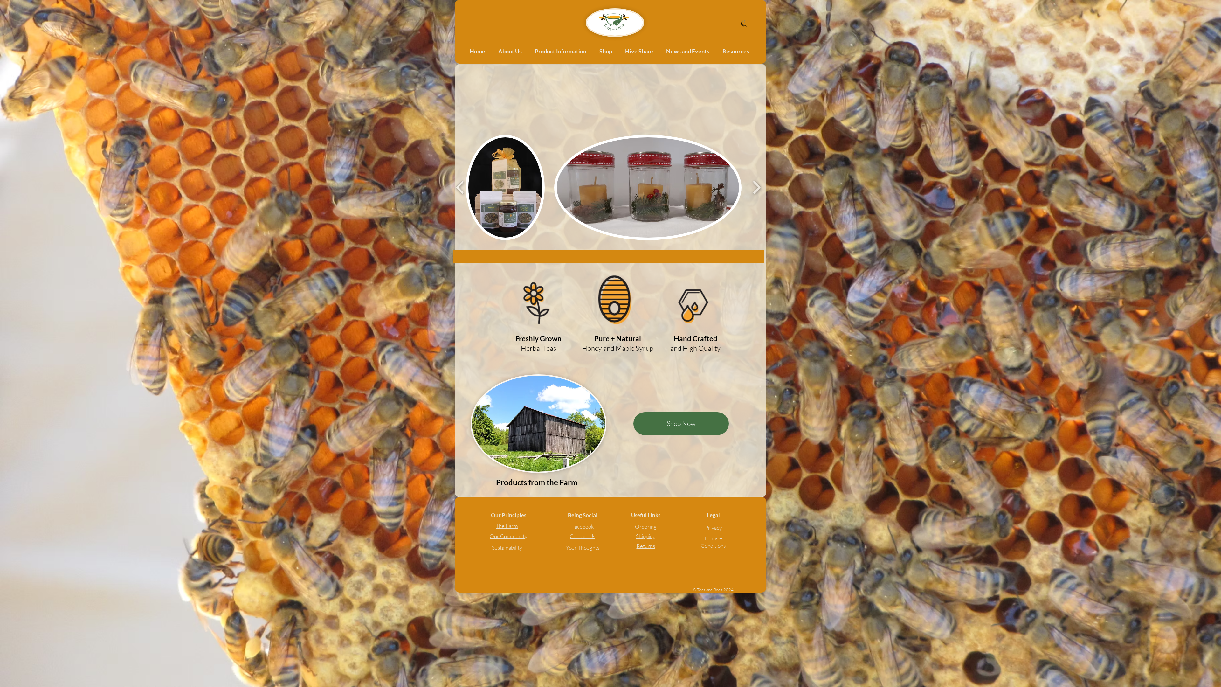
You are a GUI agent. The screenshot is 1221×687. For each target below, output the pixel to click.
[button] (744, 23)
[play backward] (460, 187)
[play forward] (756, 187)
